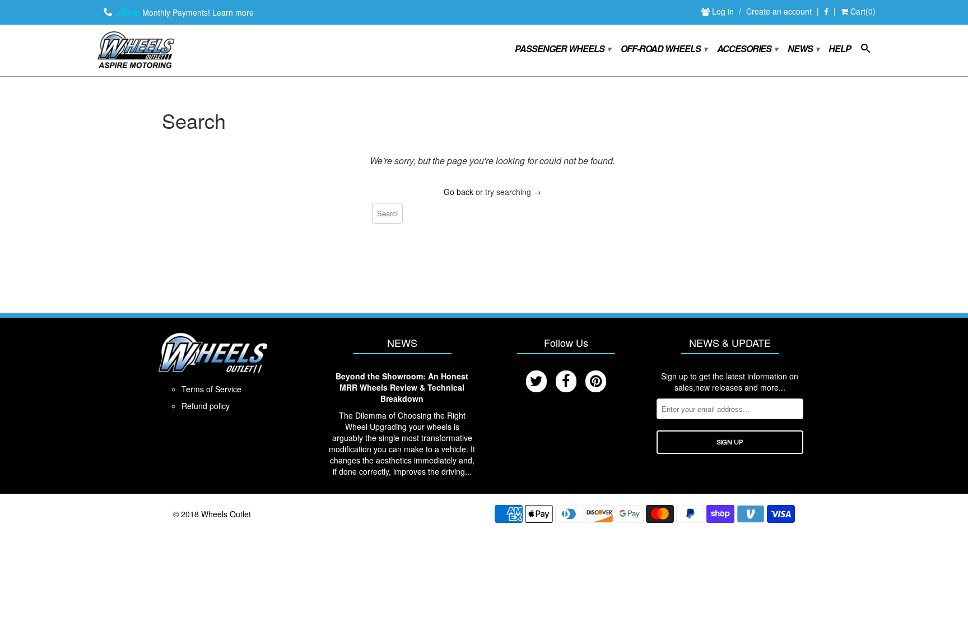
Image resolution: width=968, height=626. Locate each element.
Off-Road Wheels (663, 49)
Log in (724, 11)
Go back (458, 191)
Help (840, 49)
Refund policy (206, 405)
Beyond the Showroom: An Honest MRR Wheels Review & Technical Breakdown (402, 387)
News (803, 49)
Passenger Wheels (562, 49)
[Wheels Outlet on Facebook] (826, 12)
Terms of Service (211, 389)
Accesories (747, 49)
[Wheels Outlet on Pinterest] (595, 381)
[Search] (865, 50)
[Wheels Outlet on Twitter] (536, 381)
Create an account (779, 11)
